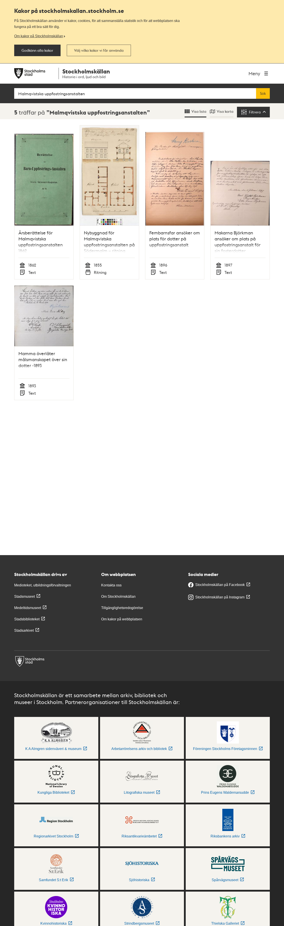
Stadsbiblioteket (26, 619)
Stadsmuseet (24, 596)
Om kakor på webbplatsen (121, 619)
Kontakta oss (111, 585)
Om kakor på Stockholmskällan (38, 36)
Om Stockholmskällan (118, 596)
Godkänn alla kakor (37, 50)
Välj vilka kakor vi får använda (99, 50)
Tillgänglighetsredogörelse (122, 608)
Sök (263, 93)
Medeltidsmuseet (27, 608)
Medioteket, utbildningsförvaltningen (42, 585)
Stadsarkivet (24, 630)
